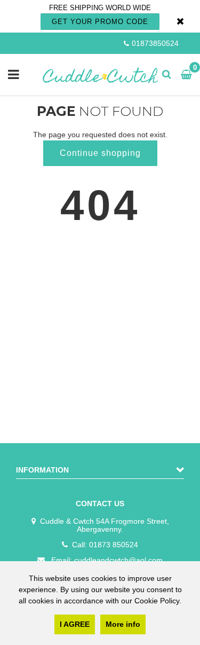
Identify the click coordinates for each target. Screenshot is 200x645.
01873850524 (155, 43)
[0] (184, 75)
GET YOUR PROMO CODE (100, 22)
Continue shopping (100, 153)
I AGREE (75, 624)
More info (123, 624)
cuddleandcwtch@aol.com (118, 560)
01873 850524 (113, 544)
